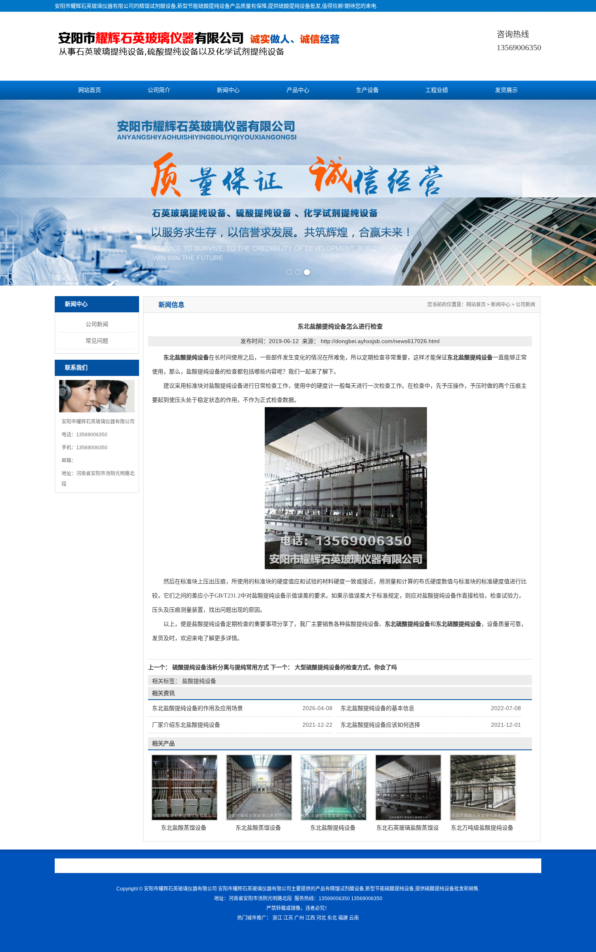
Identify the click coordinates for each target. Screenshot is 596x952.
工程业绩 (436, 90)
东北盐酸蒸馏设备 (183, 827)
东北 (332, 918)
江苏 (288, 918)
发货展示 (506, 90)
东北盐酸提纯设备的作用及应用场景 (197, 708)
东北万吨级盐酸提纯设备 (482, 827)
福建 (343, 918)
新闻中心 (228, 90)
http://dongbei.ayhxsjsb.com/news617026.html (380, 341)
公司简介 (159, 90)
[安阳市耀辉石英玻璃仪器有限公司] (216, 52)
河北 (321, 918)
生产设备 (367, 90)
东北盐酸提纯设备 (333, 827)
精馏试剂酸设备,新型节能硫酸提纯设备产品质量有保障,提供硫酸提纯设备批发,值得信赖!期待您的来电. (258, 6)
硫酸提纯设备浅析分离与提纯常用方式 (220, 667)
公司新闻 (97, 324)
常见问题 (97, 340)
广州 (299, 918)
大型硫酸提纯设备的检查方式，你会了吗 (345, 667)
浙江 (277, 918)
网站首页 (89, 90)
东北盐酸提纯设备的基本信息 (377, 708)
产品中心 (298, 90)
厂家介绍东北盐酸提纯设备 (186, 724)
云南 (354, 918)
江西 (310, 918)
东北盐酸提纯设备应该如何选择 (380, 724)
